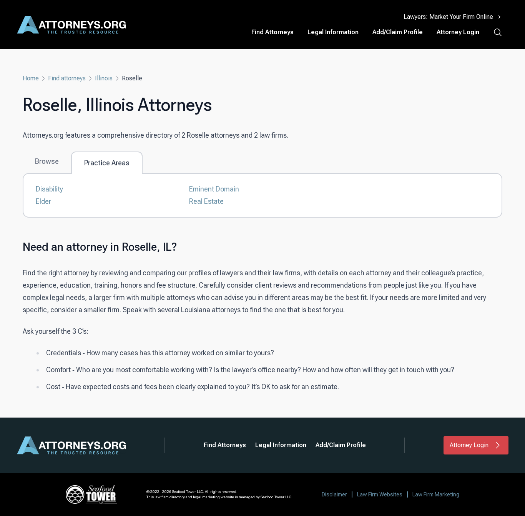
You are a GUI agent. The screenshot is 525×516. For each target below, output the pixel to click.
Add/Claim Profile (397, 32)
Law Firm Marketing (435, 494)
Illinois (104, 78)
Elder (43, 201)
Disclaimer (334, 494)
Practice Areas (107, 163)
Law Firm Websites (379, 494)
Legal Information (333, 32)
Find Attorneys (272, 32)
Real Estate (206, 201)
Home (31, 78)
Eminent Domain (214, 189)
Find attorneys (67, 78)
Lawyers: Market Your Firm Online (448, 16)
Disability (49, 189)
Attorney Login (458, 32)
